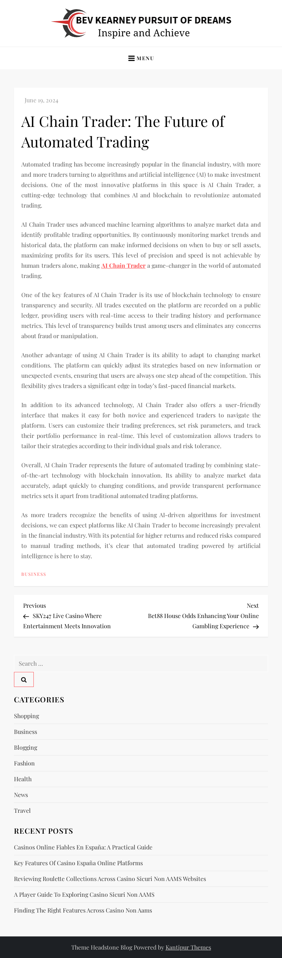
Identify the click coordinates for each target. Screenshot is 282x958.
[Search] (24, 679)
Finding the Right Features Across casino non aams (83, 910)
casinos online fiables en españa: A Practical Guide (83, 847)
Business (33, 574)
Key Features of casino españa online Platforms (78, 863)
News (21, 794)
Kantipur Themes (188, 947)
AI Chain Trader (123, 265)
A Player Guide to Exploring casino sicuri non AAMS (84, 894)
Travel (22, 810)
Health (23, 779)
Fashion (24, 763)
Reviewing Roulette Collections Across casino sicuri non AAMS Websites (110, 878)
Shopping (26, 716)
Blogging (25, 747)
